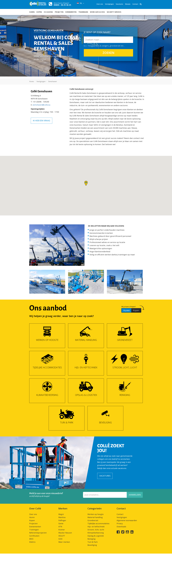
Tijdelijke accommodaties (98, 523)
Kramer (61, 529)
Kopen (39, 12)
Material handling (95, 517)
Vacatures (119, 4)
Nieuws (127, 4)
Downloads (121, 526)
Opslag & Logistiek (95, 536)
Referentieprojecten (38, 533)
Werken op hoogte (95, 514)
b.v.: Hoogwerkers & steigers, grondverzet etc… (104, 45)
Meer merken (64, 542)
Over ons (99, 4)
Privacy (120, 523)
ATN (60, 526)
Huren (32, 12)
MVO (31, 539)
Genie (60, 523)
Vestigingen (109, 4)
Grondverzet (92, 520)
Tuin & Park (92, 542)
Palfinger (62, 520)
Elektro (32, 542)
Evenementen (70, 12)
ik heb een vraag (41, 120)
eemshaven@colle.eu (41, 105)
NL (80, 3)
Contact (135, 4)
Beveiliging (92, 545)
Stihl (60, 539)
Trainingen (83, 12)
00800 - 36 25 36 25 (62, 5)
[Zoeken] (141, 4)
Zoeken (108, 53)
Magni (61, 514)
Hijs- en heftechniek (96, 526)
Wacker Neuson (65, 533)
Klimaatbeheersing (95, 533)
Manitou (62, 517)
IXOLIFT (61, 536)
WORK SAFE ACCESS (97, 12)
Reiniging (91, 539)
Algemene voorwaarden (127, 520)
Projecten (59, 12)
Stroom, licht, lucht (95, 529)
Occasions (48, 12)
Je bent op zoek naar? (97, 31)
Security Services (114, 12)
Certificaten (34, 536)
